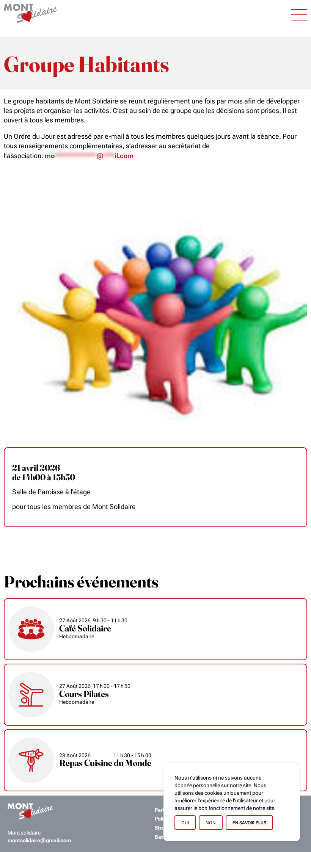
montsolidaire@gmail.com (39, 840)
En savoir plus (249, 822)
